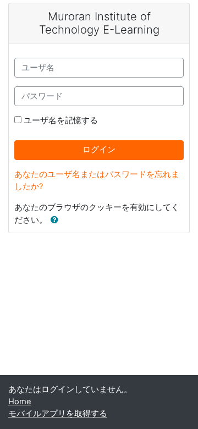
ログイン (99, 150)
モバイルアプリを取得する (57, 414)
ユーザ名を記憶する (61, 120)
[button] (57, 220)
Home (19, 401)
